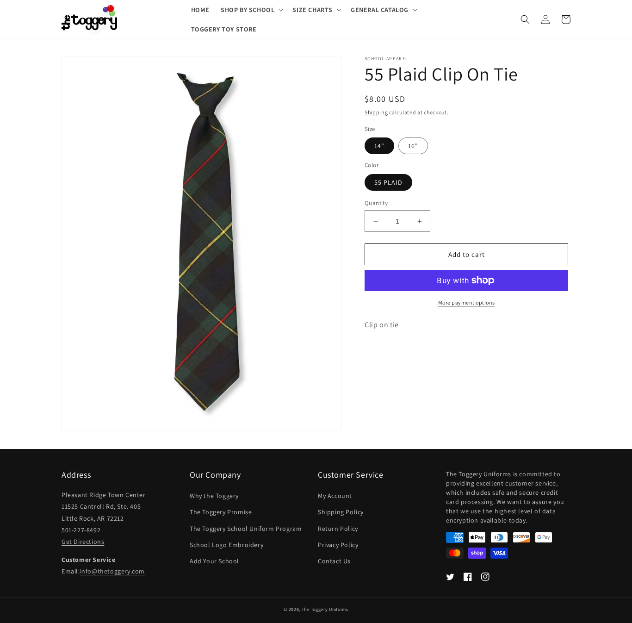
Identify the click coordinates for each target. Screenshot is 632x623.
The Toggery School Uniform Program (246, 528)
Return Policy (338, 528)
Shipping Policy (341, 512)
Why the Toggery (214, 496)
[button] (251, 9)
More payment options (466, 302)
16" (413, 146)
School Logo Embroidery (226, 545)
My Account (335, 496)
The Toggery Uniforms (325, 609)
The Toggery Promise (221, 512)
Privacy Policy (338, 545)
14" (379, 146)
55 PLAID (388, 182)
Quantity (376, 203)
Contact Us (334, 561)
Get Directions (83, 541)
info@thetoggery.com (112, 571)
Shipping (376, 112)
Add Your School (214, 561)
